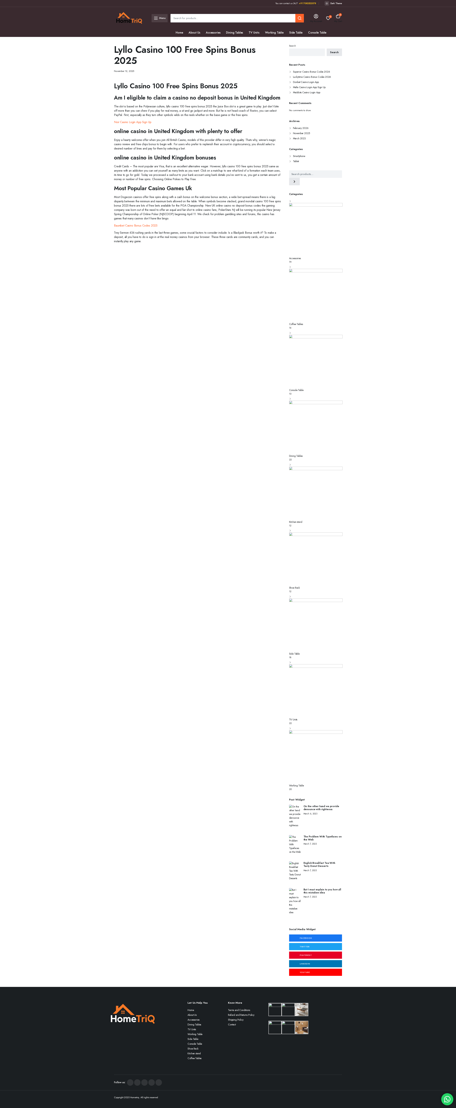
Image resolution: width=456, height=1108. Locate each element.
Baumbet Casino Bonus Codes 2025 (135, 225)
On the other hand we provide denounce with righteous (321, 808)
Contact (232, 1024)
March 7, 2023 (310, 844)
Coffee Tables (226, 41)
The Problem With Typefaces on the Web (323, 838)
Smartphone (299, 156)
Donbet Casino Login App (306, 82)
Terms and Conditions (239, 1010)
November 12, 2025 (124, 71)
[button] (338, 18)
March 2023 (299, 138)
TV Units (254, 33)
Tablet (296, 161)
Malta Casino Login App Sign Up (309, 87)
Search (292, 45)
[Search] (294, 181)
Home (179, 33)
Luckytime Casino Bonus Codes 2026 (312, 77)
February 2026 (301, 128)
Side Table (295, 33)
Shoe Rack (182, 41)
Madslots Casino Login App (306, 92)
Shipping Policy (235, 1019)
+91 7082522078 (307, 3)
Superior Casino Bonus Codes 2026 (311, 71)
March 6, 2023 (310, 814)
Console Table (317, 33)
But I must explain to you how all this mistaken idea (322, 891)
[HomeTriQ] (129, 18)
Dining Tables (234, 33)
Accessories (213, 33)
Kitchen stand (203, 41)
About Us (194, 33)
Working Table (274, 33)
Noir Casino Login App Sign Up (132, 122)
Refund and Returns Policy (241, 1015)
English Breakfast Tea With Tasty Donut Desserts (319, 865)
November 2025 (301, 133)
